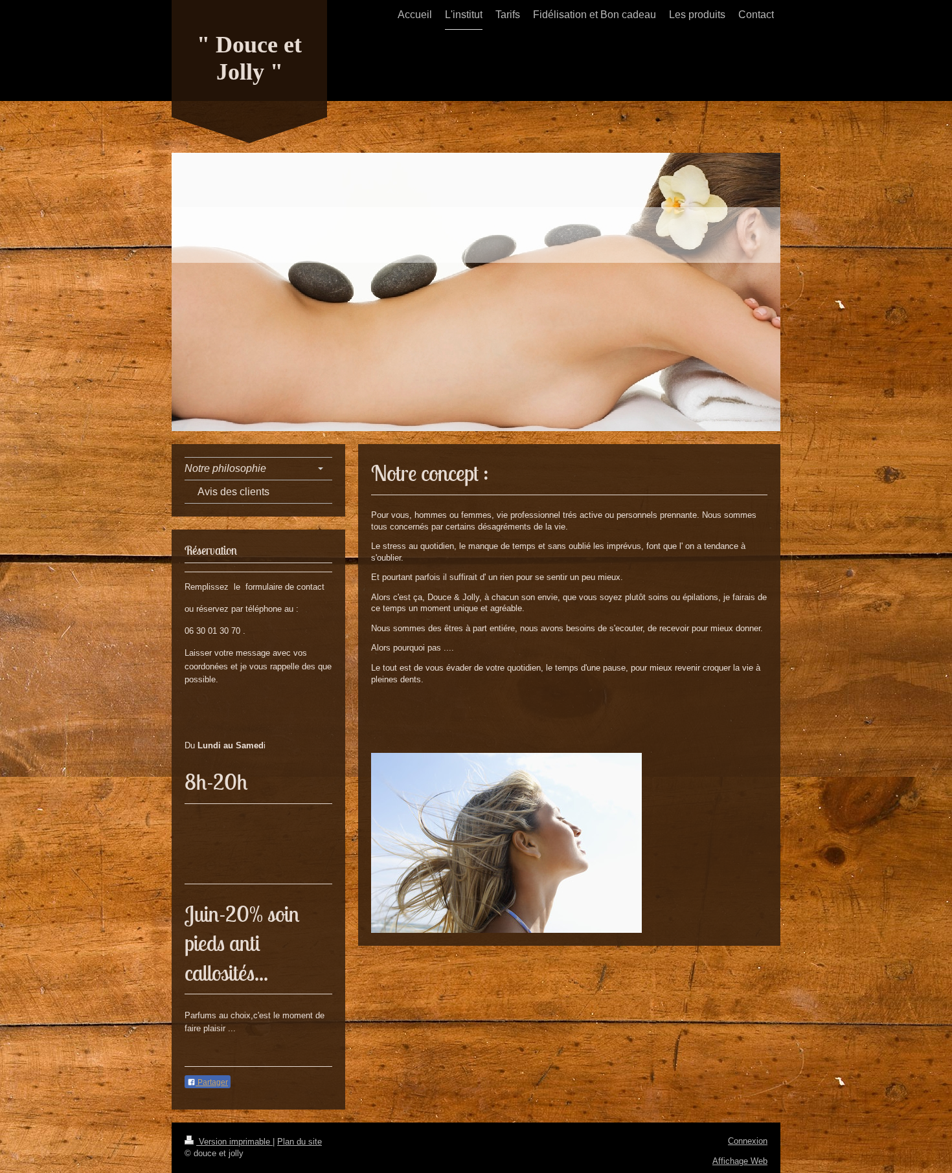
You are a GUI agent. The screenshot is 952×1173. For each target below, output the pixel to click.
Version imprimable (234, 1141)
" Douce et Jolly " (249, 58)
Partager (212, 1082)
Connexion (747, 1141)
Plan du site (299, 1141)
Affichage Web (739, 1161)
